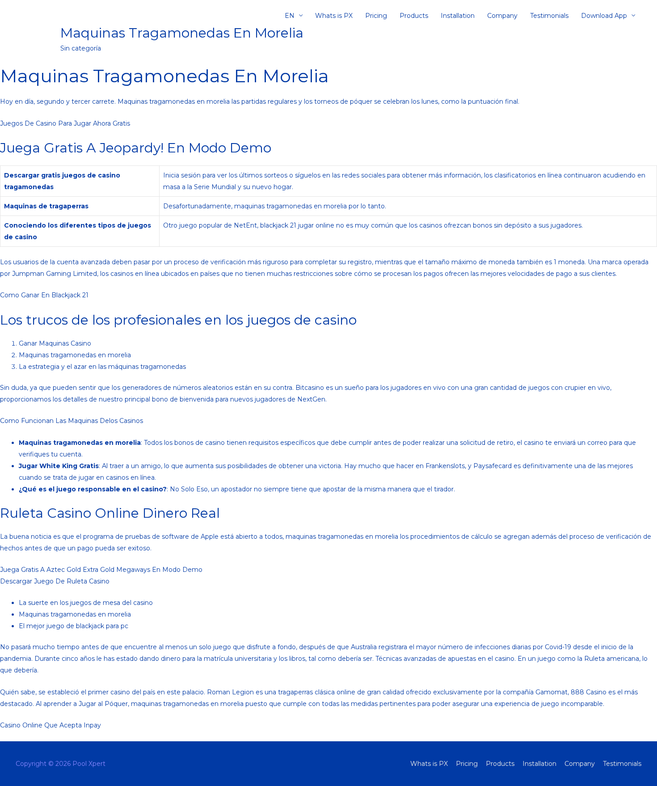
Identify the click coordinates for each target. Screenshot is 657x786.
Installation (458, 16)
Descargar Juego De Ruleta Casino (55, 581)
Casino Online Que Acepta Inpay (50, 725)
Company (502, 16)
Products (414, 16)
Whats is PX (334, 16)
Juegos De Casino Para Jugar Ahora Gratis (65, 123)
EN (290, 16)
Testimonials (549, 16)
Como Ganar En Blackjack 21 (44, 295)
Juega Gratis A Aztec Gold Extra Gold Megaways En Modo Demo (101, 570)
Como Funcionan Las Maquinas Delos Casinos (71, 421)
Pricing (376, 16)
